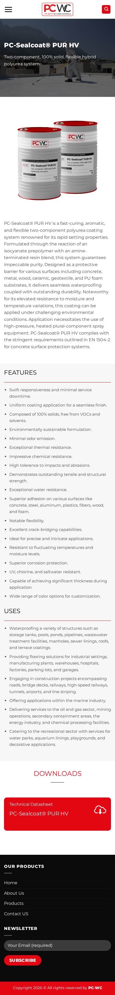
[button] (8, 9)
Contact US (16, 913)
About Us (14, 893)
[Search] (106, 9)
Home (10, 882)
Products (14, 903)
